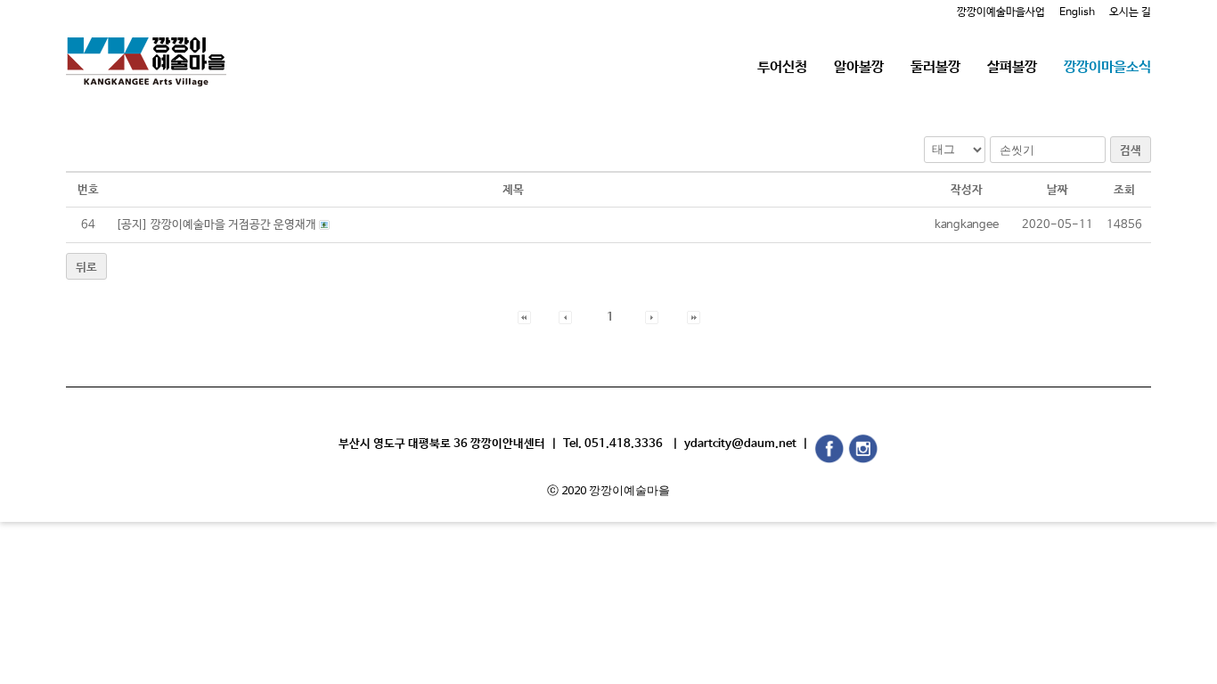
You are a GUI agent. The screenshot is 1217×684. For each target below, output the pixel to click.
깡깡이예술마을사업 (1001, 12)
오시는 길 (1130, 12)
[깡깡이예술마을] (146, 48)
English (1077, 12)
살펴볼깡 (1012, 67)
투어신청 (782, 67)
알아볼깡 (859, 67)
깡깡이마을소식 (1107, 67)
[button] (524, 317)
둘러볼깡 (935, 67)
